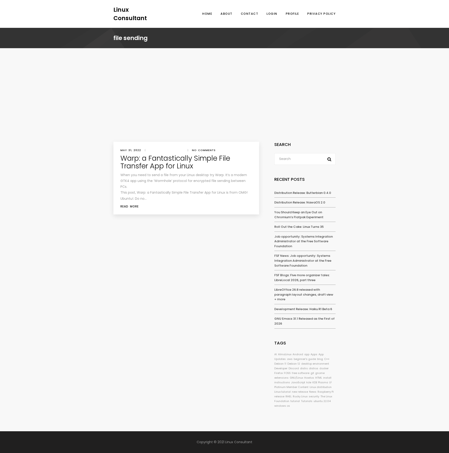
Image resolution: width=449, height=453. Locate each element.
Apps (314, 354)
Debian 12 (293, 364)
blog (320, 359)
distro (304, 368)
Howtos (309, 378)
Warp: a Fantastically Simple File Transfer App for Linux (175, 162)
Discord (294, 368)
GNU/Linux (296, 378)
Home (207, 14)
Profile (292, 14)
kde (308, 382)
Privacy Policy (321, 14)
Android (298, 354)
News (312, 392)
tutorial (295, 401)
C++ (327, 359)
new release (300, 392)
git (312, 373)
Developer (280, 368)
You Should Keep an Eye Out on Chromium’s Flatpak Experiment (298, 214)
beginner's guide (305, 359)
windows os (282, 406)
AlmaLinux (284, 354)
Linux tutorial (282, 392)
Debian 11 (280, 364)
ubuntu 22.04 (322, 401)
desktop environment (315, 364)
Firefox (278, 373)
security (314, 396)
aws (290, 359)
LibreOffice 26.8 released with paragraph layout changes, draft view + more (303, 294)
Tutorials (306, 401)
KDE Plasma (320, 382)
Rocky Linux (300, 396)
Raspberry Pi (326, 392)
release (279, 396)
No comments (204, 150)
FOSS (287, 373)
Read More (129, 206)
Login (272, 14)
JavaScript (298, 382)
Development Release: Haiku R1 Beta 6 (303, 309)
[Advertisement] (224, 106)
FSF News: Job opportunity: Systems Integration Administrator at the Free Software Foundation (302, 261)
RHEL (289, 396)
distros (313, 368)
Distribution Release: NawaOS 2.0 (299, 202)
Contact (249, 14)
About (226, 14)
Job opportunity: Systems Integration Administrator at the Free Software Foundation (303, 241)
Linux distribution (321, 387)
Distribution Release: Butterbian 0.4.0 (302, 193)
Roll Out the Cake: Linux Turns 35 (299, 227)
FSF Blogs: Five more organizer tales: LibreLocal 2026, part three (302, 277)
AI (275, 354)
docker (324, 368)
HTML (318, 378)
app (306, 354)
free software (300, 373)
